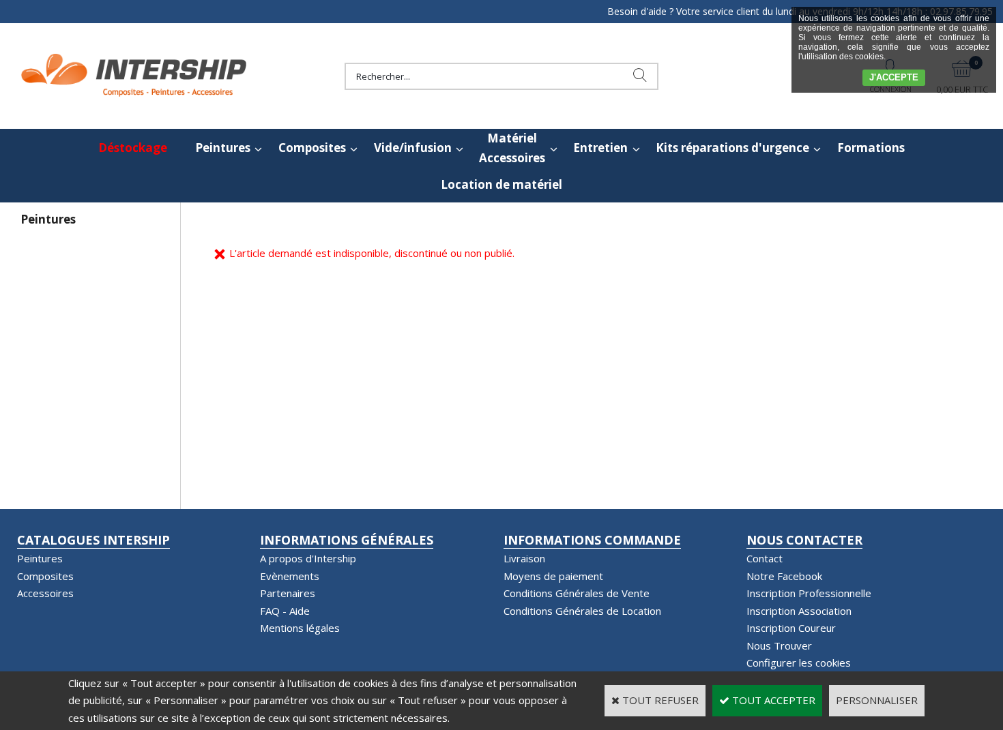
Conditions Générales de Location (582, 611)
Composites (312, 147)
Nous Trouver (779, 645)
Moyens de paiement (553, 576)
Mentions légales (300, 628)
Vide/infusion (413, 147)
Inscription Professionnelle (808, 593)
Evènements (289, 576)
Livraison (524, 558)
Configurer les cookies (798, 662)
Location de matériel (501, 184)
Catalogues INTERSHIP (93, 540)
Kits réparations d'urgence (732, 147)
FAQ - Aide (285, 611)
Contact (764, 558)
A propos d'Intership (308, 558)
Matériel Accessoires (512, 148)
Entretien (600, 147)
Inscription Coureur (791, 628)
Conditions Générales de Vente (577, 593)
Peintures (222, 147)
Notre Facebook (784, 576)
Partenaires (287, 593)
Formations (871, 147)
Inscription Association (799, 611)
